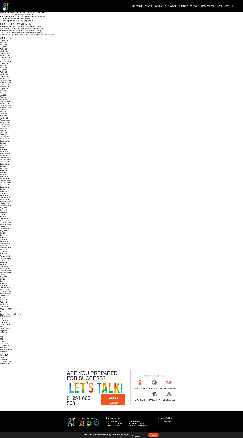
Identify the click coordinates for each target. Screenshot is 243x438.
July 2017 (3, 233)
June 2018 (3, 210)
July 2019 (3, 189)
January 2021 (4, 155)
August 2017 (4, 231)
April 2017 (3, 239)
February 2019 (5, 197)
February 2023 (5, 120)
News (2, 335)
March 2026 (4, 51)
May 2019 (3, 191)
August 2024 (4, 89)
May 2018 (3, 212)
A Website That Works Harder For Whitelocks (15, 18)
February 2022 (5, 137)
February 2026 (5, 53)
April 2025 (3, 72)
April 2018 (3, 214)
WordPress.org (5, 363)
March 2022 (4, 135)
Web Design (4, 347)
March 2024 (4, 99)
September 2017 (5, 229)
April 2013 (3, 302)
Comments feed (5, 361)
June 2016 (3, 250)
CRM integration (5, 316)
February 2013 (5, 306)
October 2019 (4, 185)
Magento (140, 388)
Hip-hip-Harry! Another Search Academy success (16, 21)
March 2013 (4, 304)
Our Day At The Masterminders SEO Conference (16, 14)
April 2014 (3, 285)
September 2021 (5, 141)
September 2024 (5, 86)
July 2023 (3, 112)
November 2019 (5, 183)
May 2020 (3, 170)
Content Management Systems (10, 314)
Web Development (6, 349)
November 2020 (5, 160)
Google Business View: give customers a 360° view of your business (32, 35)
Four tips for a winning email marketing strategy (25, 26)
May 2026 (3, 47)
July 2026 (3, 43)
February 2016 (5, 256)
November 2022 (5, 124)
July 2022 (3, 130)
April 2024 (3, 97)
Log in (2, 357)
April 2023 (3, 116)
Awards (2, 312)
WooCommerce (169, 388)
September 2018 (5, 206)
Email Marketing (5, 322)
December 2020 (5, 158)
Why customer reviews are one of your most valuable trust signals (22, 12)
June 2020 (3, 168)
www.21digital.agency (114, 425)
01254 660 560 (112, 421)
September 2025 (5, 61)
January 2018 (4, 220)
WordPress (3, 351)
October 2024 (4, 84)
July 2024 (3, 91)
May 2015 (3, 262)
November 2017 (5, 224)
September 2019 (5, 187)
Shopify (2, 341)
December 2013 (5, 291)
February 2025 (5, 76)
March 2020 (4, 174)
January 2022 (4, 139)
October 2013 (4, 296)
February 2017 (5, 243)
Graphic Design (5, 324)
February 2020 (5, 176)
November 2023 (5, 107)
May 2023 (3, 114)
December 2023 (5, 105)
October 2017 (4, 227)
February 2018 (5, 218)
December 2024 (5, 80)
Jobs (1, 326)
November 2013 (5, 293)
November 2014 (5, 273)
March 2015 (4, 264)
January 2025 (4, 78)
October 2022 (4, 126)
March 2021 (4, 151)
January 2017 (4, 245)
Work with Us (225, 6)
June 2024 (3, 93)
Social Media (4, 343)
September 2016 (5, 247)
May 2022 (3, 132)
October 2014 (4, 275)
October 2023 (4, 109)
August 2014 (4, 277)
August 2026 (4, 40)
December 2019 (5, 181)
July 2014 (3, 279)
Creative (137, 5)
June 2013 (3, 300)
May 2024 (3, 95)
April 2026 (3, 49)
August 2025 (4, 63)
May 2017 (3, 237)
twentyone (3, 26)
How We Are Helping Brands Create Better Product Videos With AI (22, 16)
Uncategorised (5, 345)
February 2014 (5, 287)
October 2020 (4, 162)
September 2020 (5, 164)
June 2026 (3, 45)
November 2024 (5, 82)
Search (149, 5)
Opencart (140, 399)
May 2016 (3, 252)
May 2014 (3, 283)
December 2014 (5, 270)
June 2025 (3, 68)
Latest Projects (5, 328)
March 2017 (4, 241)
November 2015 (5, 258)
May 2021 (3, 147)
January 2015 (4, 268)
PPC (1, 337)
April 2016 (3, 254)
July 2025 (3, 66)
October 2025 (4, 59)
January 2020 (4, 178)
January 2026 (4, 55)
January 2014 (4, 289)
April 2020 (3, 172)
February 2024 (5, 101)
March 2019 (4, 195)
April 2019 (3, 193)
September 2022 (5, 128)
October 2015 (4, 260)
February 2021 (5, 153)
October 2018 (4, 204)
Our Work (171, 5)
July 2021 (3, 143)
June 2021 (3, 145)
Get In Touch (113, 400)
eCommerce (4, 320)
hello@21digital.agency (115, 423)
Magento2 (3, 331)
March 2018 (4, 216)
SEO (1, 339)
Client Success (188, 5)
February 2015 (5, 266)
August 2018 (4, 208)
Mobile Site (4, 333)
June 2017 (3, 235)
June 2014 (3, 281)
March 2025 (4, 74)
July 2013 (3, 298)
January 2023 (4, 122)
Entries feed (4, 359)
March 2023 (4, 118)
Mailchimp (154, 399)
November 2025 (5, 57)
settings (137, 436)
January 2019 (4, 199)
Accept (153, 435)
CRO (1, 318)
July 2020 (3, 166)
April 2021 (3, 149)
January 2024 (4, 103)
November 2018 (5, 201)
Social (159, 5)
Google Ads (169, 399)
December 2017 (5, 222)
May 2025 (3, 70)
